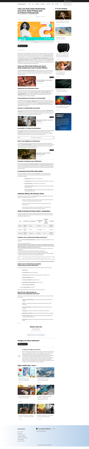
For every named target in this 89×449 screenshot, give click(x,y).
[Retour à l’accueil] (22, 4)
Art (32, 4)
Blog (53, 4)
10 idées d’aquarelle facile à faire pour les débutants (23, 379)
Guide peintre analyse (21, 436)
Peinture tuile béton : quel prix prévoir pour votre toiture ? (44, 81)
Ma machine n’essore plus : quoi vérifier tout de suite (45, 120)
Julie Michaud (37, 349)
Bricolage (37, 4)
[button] (60, 4)
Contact (56, 4)
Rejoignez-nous (68, 1)
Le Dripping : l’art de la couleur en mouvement (60, 38)
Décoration (43, 4)
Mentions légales (21, 439)
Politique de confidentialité (22, 437)
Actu (29, 4)
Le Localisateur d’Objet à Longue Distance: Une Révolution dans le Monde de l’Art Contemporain (62, 55)
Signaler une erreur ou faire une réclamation (36, 334)
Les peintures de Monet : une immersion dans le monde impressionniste (45, 416)
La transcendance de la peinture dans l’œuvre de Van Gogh (24, 397)
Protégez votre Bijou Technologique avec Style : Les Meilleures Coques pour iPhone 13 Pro (44, 398)
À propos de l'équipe (21, 434)
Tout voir (53, 428)
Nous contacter (20, 431)
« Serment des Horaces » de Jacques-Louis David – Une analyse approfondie (26, 416)
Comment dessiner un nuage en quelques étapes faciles (43, 379)
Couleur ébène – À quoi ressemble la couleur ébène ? (62, 90)
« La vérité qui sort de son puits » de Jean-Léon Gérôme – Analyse (62, 21)
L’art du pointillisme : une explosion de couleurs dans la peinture (63, 107)
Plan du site (20, 433)
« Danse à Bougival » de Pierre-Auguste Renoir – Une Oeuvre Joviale (60, 73)
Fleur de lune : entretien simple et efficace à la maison (44, 153)
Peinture (48, 4)
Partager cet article (23, 45)
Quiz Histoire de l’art (21, 441)
